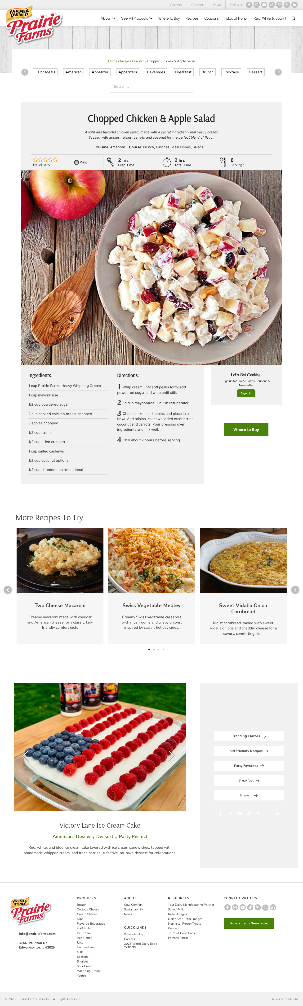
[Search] (188, 86)
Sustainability (133, 909)
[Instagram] (257, 5)
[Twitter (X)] (287, 5)
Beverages (156, 72)
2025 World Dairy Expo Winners (140, 945)
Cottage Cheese (88, 909)
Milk (80, 952)
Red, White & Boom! (270, 18)
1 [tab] (149, 649)
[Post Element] (60, 586)
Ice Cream (84, 933)
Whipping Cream (89, 971)
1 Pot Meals (45, 72)
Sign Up (246, 393)
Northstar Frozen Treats (184, 924)
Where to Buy (169, 18)
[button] (293, 18)
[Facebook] (249, 5)
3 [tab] (158, 649)
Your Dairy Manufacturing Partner (191, 905)
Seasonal (83, 957)
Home (112, 61)
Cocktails (231, 72)
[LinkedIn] (294, 5)
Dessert (256, 72)
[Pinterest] (279, 5)
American (73, 72)
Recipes (192, 18)
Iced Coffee (84, 938)
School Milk (176, 909)
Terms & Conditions (181, 933)
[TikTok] (272, 5)
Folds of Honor (236, 18)
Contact (197, 5)
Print (83, 162)
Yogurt (81, 976)
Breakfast (183, 72)
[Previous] (24, 72)
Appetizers (127, 72)
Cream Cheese (87, 914)
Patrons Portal (178, 938)
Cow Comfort (133, 905)
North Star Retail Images (185, 919)
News (217, 5)
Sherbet (82, 961)
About (106, 18)
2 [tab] (154, 649)
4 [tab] (163, 649)
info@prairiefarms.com (37, 933)
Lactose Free (85, 947)
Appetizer (100, 72)
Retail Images (177, 914)
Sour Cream (85, 966)
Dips (80, 919)
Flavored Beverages (91, 924)
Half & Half (84, 928)
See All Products (135, 18)
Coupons (211, 18)
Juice (80, 942)
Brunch (139, 61)
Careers (176, 5)
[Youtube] (264, 5)
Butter (81, 905)
